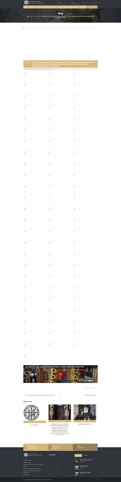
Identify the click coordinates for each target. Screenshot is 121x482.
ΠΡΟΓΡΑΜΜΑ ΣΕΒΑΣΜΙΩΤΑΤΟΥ (85, 424)
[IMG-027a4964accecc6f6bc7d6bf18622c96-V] (60, 134)
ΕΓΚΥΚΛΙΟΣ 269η (34, 424)
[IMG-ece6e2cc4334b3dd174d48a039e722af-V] (35, 303)
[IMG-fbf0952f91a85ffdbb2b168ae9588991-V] (35, 359)
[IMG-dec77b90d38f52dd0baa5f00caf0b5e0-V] (60, 337)
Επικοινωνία (25, 474)
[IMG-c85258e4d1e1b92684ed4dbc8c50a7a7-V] (35, 134)
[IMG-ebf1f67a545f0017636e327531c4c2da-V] (85, 348)
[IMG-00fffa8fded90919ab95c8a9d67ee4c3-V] (35, 235)
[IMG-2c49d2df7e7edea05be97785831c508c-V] (85, 325)
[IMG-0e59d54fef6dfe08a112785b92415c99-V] (60, 247)
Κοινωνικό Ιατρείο (27, 462)
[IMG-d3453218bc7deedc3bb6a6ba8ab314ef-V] (85, 247)
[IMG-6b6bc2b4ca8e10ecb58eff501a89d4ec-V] (85, 269)
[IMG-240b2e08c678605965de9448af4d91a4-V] (60, 314)
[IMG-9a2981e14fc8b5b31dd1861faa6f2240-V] (85, 258)
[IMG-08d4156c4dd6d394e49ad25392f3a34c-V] (85, 280)
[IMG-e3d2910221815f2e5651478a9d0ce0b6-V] (60, 77)
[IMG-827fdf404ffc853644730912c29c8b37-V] (35, 280)
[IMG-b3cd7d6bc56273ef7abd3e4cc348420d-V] (60, 348)
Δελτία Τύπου (39, 69)
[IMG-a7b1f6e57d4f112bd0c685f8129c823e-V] (60, 269)
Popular (78, 455)
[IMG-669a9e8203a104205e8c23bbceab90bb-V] (35, 337)
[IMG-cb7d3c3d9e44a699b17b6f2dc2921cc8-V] (35, 201)
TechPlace (49, 479)
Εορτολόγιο (56, 468)
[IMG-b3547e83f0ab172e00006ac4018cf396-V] (85, 314)
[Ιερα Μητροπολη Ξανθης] (34, 2)
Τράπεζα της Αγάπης (27, 460)
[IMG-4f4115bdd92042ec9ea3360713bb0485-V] (60, 179)
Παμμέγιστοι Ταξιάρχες (85, 472)
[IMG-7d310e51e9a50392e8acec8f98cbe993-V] (60, 303)
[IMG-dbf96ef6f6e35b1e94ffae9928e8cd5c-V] (35, 111)
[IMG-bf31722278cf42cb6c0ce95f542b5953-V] (60, 100)
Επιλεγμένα (53, 69)
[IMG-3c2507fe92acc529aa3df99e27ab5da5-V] (60, 224)
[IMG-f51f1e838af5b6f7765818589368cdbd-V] (35, 325)
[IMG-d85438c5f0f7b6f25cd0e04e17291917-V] (85, 134)
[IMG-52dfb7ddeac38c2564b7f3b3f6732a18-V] (35, 213)
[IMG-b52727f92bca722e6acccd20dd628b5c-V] (60, 111)
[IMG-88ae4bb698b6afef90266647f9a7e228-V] (60, 292)
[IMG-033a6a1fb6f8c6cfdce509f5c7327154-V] (85, 168)
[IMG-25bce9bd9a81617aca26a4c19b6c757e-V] (60, 145)
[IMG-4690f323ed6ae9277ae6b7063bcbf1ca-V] (60, 89)
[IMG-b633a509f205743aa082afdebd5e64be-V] (35, 269)
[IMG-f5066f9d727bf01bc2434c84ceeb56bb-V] (35, 292)
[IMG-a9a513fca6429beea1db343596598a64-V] (35, 179)
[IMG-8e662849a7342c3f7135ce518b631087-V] (60, 325)
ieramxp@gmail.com (75, 3)
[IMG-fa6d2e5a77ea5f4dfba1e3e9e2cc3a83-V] (60, 213)
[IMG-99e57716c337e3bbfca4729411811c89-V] (85, 122)
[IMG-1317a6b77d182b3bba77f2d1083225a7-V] (35, 77)
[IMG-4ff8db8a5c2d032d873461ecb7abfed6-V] (85, 190)
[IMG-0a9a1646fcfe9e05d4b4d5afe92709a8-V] (60, 168)
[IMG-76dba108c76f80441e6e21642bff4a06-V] (35, 156)
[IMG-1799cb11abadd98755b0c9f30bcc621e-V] (85, 100)
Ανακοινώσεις (34, 69)
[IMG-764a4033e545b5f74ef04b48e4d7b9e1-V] (85, 224)
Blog (39, 16)
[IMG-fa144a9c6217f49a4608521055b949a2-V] (60, 190)
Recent (86, 455)
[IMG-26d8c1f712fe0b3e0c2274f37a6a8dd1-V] (35, 145)
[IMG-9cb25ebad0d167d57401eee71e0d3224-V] (35, 314)
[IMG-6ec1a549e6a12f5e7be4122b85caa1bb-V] (85, 145)
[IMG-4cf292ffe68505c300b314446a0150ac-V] (85, 337)
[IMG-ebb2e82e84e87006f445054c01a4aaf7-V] (35, 100)
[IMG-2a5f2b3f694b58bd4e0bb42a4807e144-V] (35, 224)
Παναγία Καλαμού (84, 466)
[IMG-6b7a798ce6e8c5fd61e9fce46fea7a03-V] (60, 235)
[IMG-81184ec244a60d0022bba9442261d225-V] (85, 235)
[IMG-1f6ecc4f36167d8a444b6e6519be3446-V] (85, 77)
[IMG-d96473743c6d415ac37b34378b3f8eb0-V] (35, 258)
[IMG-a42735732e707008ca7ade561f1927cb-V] (60, 201)
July (35, 16)
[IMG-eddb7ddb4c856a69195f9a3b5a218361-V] (60, 258)
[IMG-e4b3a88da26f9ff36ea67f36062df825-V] (85, 179)
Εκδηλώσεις (45, 69)
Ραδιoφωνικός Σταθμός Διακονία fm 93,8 (31, 468)
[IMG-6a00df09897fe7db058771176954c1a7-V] (60, 156)
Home (28, 16)
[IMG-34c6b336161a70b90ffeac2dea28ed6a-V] (35, 122)
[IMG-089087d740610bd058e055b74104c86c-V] (85, 292)
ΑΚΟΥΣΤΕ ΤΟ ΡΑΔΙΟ (92, 7)
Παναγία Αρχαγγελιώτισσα (86, 459)
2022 (32, 16)
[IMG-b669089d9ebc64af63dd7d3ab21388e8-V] (85, 201)
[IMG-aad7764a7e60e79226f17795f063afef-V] (35, 190)
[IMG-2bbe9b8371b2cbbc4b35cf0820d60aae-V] (35, 247)
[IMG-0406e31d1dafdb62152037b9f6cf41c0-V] (35, 89)
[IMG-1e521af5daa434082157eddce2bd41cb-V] (85, 156)
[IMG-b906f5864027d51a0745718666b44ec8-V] (85, 213)
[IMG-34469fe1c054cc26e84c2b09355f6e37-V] (35, 168)
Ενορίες (48, 69)
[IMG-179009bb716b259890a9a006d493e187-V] (85, 111)
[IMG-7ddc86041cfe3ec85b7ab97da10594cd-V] (35, 348)
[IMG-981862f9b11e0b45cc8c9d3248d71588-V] (85, 303)
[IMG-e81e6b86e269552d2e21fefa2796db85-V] (85, 89)
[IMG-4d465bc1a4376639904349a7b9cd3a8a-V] (60, 122)
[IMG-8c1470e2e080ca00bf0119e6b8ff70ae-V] (60, 280)
